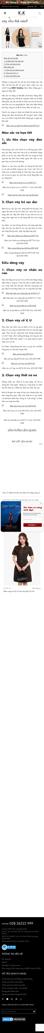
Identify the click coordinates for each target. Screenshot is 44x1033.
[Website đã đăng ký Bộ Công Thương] (9, 947)
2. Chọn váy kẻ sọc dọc (12, 64)
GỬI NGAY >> (32, 525)
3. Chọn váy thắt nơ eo (12, 76)
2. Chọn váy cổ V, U (11, 73)
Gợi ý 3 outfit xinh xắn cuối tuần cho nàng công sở (21, 474)
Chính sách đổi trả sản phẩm (12, 982)
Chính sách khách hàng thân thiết (14, 994)
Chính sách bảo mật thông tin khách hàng (17, 979)
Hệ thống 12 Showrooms (11, 965)
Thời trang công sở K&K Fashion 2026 (26, 968)
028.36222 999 (21, 923)
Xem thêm (31, 487)
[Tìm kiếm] (39, 13)
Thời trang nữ (6, 968)
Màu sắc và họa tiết (11, 58)
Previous (4, 532)
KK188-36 (7, 588)
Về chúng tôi (6, 959)
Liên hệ (4, 962)
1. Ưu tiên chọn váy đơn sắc (13, 61)
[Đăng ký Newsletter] (33, 1011)
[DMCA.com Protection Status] (14, 1019)
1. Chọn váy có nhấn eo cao (14, 70)
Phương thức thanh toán (10, 991)
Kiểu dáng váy (9, 67)
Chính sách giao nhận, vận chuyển (14, 988)
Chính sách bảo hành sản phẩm (13, 985)
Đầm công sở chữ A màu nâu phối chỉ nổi (19, 591)
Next (8, 532)
